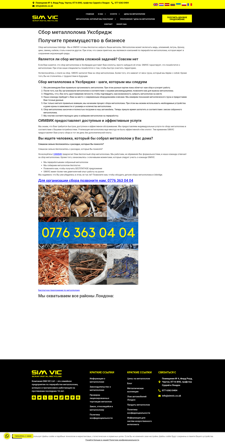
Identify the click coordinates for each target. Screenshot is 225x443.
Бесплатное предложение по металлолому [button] (59, 290)
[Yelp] (45, 397)
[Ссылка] (61, 397)
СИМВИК (57, 154)
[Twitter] (39, 397)
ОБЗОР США (121, 24)
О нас (100, 14)
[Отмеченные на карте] (67, 397)
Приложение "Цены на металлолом (137, 19)
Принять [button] (17, 436)
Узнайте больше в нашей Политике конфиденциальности (112, 440)
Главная (90, 14)
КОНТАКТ (108, 24)
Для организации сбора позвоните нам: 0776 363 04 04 (85, 180)
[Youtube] (56, 397)
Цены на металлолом (134, 14)
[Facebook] (34, 397)
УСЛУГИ (113, 14)
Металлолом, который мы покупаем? (94, 19)
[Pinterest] (78, 397)
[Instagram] (50, 397)
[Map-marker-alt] (72, 397)
